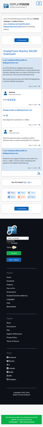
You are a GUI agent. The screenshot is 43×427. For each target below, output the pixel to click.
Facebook (12, 357)
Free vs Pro (11, 288)
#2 (39, 105)
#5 (39, 168)
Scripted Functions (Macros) (17, 296)
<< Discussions (21, 40)
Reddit (11, 372)
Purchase (14, 253)
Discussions (11, 327)
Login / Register (14, 260)
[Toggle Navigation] (39, 3)
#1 (39, 86)
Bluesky (11, 361)
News (9, 323)
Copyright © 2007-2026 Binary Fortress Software (21, 394)
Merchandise (11, 307)
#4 (39, 145)
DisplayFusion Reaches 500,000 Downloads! (20, 53)
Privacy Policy (12, 338)
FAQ (8, 330)
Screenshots (11, 292)
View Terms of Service (27, 422)
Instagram (12, 379)
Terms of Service (13, 341)
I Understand (13, 422)
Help (8, 303)
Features (10, 285)
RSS (10, 376)
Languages (11, 299)
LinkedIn (12, 368)
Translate (14, 243)
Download (10, 281)
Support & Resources (14, 334)
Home (9, 277)
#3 (39, 125)
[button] (15, 5)
